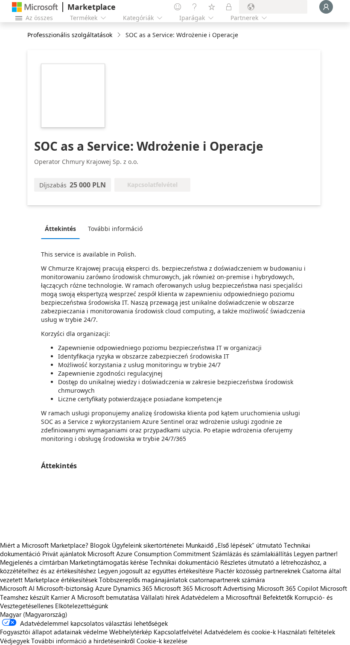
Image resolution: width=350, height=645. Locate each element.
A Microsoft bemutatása (105, 597)
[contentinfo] (120, 35)
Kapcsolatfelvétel (178, 631)
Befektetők (278, 597)
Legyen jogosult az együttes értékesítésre (155, 570)
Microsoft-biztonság (64, 588)
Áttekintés (60, 229)
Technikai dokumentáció (184, 562)
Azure (103, 588)
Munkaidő (199, 545)
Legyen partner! (316, 553)
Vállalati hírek (160, 597)
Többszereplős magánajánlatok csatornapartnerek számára (182, 579)
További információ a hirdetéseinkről (83, 640)
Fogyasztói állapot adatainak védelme (54, 631)
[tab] (62, 228)
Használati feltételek (306, 631)
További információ (115, 229)
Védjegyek (14, 640)
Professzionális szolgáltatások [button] (69, 35)
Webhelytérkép (130, 631)
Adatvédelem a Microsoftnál (221, 597)
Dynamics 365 (132, 588)
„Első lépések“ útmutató (248, 545)
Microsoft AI (17, 588)
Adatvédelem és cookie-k (240, 631)
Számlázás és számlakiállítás (252, 553)
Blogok (100, 545)
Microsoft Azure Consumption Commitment (150, 553)
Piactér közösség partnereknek (257, 570)
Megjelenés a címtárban (34, 562)
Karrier (60, 597)
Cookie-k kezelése (162, 640)
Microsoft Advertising (225, 588)
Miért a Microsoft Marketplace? (44, 545)
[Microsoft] (35, 7)
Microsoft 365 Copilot (287, 588)
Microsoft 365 (173, 588)
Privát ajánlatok (64, 553)
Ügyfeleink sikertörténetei (148, 545)
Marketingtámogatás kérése (109, 562)
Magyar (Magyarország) (33, 614)
